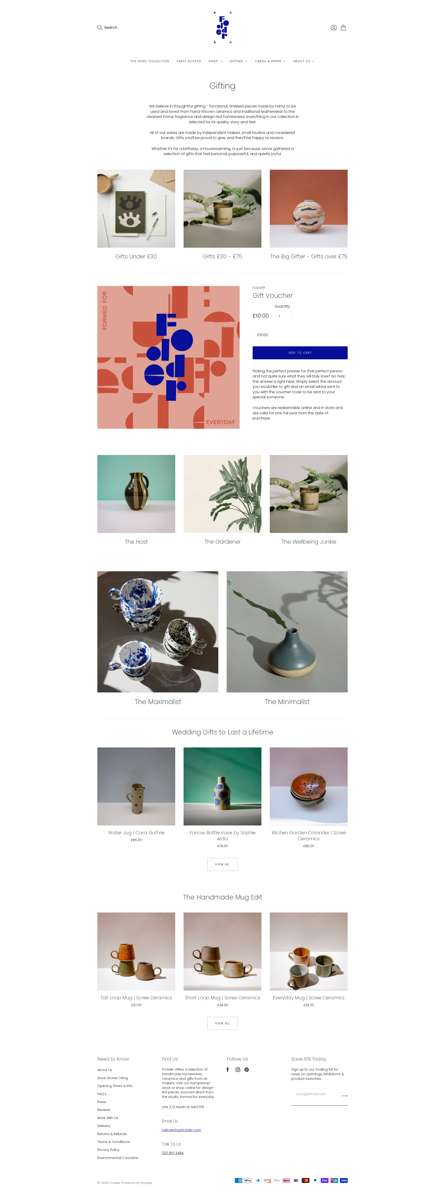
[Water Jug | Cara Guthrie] (136, 786)
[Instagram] (237, 1070)
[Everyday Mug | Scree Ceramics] (309, 951)
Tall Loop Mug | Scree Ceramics (136, 997)
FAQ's (101, 1094)
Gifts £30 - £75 (222, 256)
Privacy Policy (108, 1149)
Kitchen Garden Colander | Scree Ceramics (309, 835)
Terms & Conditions (113, 1142)
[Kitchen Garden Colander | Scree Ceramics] (309, 786)
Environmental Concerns (117, 1158)
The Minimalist (287, 701)
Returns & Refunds (112, 1134)
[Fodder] (222, 27)
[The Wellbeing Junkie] (309, 494)
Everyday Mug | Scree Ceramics (308, 997)
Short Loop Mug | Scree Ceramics (222, 997)
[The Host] (136, 494)
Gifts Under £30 (136, 256)
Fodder (259, 288)
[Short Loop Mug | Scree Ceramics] (222, 951)
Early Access (189, 61)
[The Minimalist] (287, 631)
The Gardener (222, 541)
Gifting (236, 61)
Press (101, 1102)
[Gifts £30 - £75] (222, 209)
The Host (136, 541)
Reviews (103, 1109)
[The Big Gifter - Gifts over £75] (309, 209)
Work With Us (107, 1118)
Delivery (103, 1125)
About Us (301, 61)
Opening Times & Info (115, 1086)
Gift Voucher (273, 295)
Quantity (282, 306)
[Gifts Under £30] (136, 209)
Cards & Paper (268, 61)
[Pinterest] (246, 1070)
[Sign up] (344, 1096)
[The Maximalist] (157, 631)
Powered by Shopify (137, 1183)
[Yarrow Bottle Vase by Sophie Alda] (222, 786)
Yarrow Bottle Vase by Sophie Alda (222, 835)
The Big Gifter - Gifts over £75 (308, 256)
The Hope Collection (149, 61)
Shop (213, 61)
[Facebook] (228, 1070)
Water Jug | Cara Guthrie (136, 832)
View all (222, 864)
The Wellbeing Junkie (308, 541)
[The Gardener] (222, 494)
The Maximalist (158, 701)
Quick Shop (136, 819)
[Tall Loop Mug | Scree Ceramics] (136, 951)
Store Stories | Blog (112, 1078)
